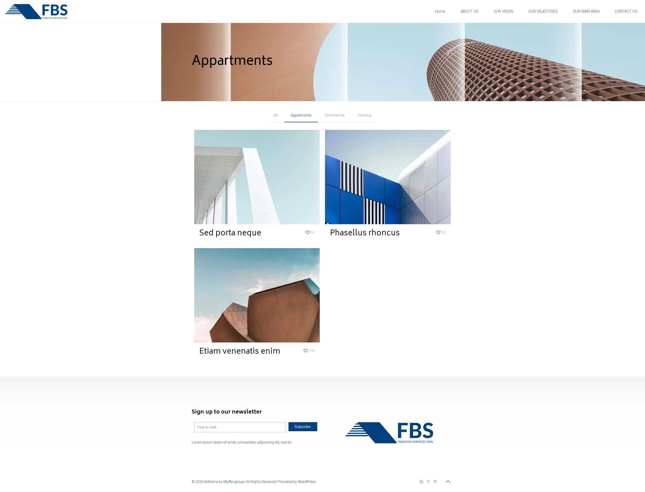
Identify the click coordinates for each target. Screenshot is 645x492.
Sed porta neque (230, 233)
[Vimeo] (435, 481)
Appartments (301, 115)
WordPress (307, 482)
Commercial (334, 115)
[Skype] (421, 481)
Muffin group (233, 482)
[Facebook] (428, 481)
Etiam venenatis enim (239, 352)
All (275, 115)
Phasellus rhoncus (365, 233)
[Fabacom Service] (36, 11)
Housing (364, 115)
